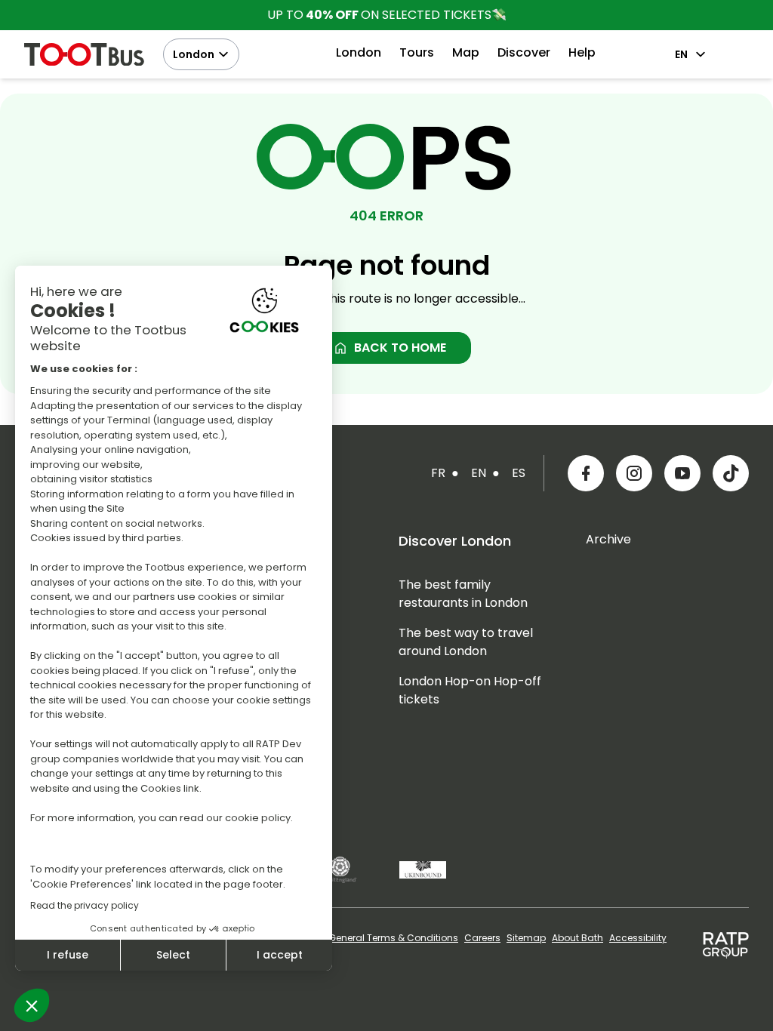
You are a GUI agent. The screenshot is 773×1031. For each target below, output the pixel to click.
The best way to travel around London (466, 642)
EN (681, 54)
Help (582, 52)
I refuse (67, 954)
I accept (280, 954)
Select (173, 954)
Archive (608, 539)
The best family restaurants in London (463, 593)
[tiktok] (731, 473)
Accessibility (638, 938)
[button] (32, 1005)
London (193, 54)
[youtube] (682, 473)
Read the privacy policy (84, 905)
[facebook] (586, 473)
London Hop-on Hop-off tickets (470, 690)
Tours (416, 52)
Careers (482, 938)
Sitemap (526, 938)
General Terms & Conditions (393, 938)
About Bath (577, 938)
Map (465, 52)
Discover (523, 52)
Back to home (389, 348)
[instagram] (634, 473)
